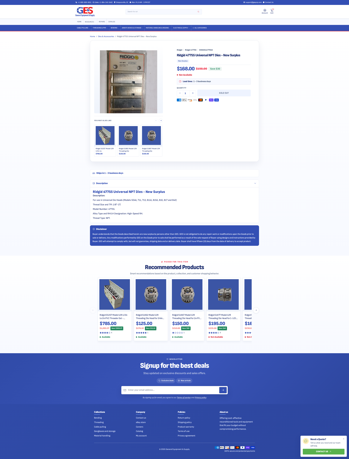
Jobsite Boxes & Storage (131, 28)
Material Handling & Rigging (157, 28)
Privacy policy (200, 397)
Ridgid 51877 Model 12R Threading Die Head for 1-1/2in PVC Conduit (222, 317)
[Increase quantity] (193, 93)
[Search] (198, 12)
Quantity (181, 88)
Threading (99, 422)
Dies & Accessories (106, 36)
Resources (89, 22)
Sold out (224, 93)
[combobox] (162, 11)
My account (141, 435)
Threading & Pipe (99, 28)
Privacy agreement (186, 435)
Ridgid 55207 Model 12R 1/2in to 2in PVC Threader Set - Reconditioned (113, 317)
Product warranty (186, 426)
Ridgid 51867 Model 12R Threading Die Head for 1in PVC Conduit (186, 317)
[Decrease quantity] (180, 93)
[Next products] (256, 310)
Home (79, 22)
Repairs (102, 22)
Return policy (184, 417)
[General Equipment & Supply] (85, 11)
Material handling (102, 435)
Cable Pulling (82, 28)
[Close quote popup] (344, 439)
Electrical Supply (180, 28)
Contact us (141, 417)
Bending (114, 28)
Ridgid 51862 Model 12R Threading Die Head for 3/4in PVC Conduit (149, 317)
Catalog (111, 22)
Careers (139, 426)
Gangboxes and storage (104, 431)
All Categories (201, 28)
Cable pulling (100, 426)
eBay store (141, 422)
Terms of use (183, 431)
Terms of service (184, 397)
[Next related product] (161, 121)
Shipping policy (185, 422)
